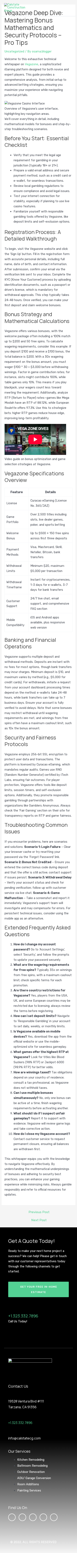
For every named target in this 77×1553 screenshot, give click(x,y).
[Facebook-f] (22, 1517)
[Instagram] (12, 1517)
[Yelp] (53, 1517)
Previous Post (39, 1212)
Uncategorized (14, 51)
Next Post (39, 1220)
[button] (38, 1289)
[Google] (33, 1517)
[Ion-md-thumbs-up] (43, 1517)
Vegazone (31, 64)
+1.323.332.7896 (23, 1316)
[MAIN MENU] (68, 7)
